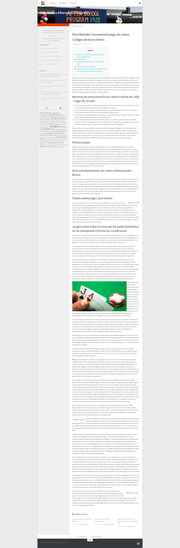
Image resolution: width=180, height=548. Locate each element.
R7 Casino (65, 129)
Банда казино (61, 131)
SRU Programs (73, 3)
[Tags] (60, 108)
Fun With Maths (54, 48)
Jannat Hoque (77, 44)
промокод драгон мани (59, 146)
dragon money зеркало (51, 121)
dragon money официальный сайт (50, 122)
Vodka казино (53, 131)
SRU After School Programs (44, 131)
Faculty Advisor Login (96, 536)
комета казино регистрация (61, 144)
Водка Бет (61, 135)
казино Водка (63, 139)
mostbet (54, 126)
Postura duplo (81, 59)
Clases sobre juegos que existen (86, 66)
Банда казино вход (43, 133)
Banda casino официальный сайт (52, 117)
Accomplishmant (55, 113)
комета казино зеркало (49, 144)
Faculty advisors (82, 536)
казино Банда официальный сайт (53, 139)
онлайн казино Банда (46, 146)
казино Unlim (53, 137)
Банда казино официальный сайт (49, 135)
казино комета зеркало (44, 141)
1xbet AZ (47, 113)
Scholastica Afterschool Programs (64, 13)
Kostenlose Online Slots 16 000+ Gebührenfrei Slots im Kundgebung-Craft (127, 521)
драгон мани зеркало (45, 137)
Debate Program (54, 64)
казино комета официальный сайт (57, 141)
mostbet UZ (48, 128)
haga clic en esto (134, 294)
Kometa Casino (46, 124)
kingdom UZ (64, 122)
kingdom (59, 122)
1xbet (41, 113)
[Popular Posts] (46, 108)
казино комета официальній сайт (49, 143)
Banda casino (54, 114)
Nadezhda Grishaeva (58, 129)
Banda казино (57, 118)
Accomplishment (44, 115)
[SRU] (138, 543)
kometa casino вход (55, 124)
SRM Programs (63, 3)
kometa (41, 124)
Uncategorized (77, 26)
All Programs (53, 3)
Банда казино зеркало (56, 133)
